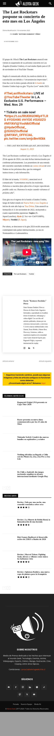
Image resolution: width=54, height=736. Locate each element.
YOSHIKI (24, 179)
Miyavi (6, 220)
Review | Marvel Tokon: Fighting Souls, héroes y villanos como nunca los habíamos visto (32, 556)
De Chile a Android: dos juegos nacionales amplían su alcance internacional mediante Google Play (32, 474)
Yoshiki (31, 274)
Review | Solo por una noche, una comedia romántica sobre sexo (31, 503)
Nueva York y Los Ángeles (34, 203)
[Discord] (8, 687)
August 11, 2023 (27, 149)
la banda (38, 83)
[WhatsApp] (31, 50)
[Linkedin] (39, 50)
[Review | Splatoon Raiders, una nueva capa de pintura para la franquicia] (9, 577)
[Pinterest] (23, 50)
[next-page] (8, 488)
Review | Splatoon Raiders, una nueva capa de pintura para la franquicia (33, 573)
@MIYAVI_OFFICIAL (18, 135)
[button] (4, 3)
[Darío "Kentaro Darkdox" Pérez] (7, 34)
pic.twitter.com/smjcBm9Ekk (24, 138)
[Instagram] (24, 348)
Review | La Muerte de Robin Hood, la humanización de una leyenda (33, 521)
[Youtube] (34, 694)
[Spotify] (37, 687)
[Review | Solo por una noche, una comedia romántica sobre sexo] (9, 507)
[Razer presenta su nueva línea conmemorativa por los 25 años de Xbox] (9, 425)
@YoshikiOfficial (28, 123)
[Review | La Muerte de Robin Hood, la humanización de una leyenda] (9, 525)
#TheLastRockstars (18, 93)
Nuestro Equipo (26, 704)
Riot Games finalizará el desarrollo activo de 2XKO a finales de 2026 (32, 538)
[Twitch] (20, 694)
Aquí (43, 383)
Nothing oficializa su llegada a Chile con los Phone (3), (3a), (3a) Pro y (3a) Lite (33, 457)
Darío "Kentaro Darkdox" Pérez (26, 34)
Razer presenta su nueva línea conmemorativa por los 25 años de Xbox (32, 422)
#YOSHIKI (14, 120)
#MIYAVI (10, 123)
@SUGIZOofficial (16, 131)
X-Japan (22, 220)
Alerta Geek (11, 709)
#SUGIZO (39, 120)
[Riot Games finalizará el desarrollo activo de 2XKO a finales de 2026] (9, 542)
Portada (16, 704)
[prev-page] (4, 488)
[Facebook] (7, 50)
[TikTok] (44, 687)
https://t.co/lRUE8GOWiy (23, 116)
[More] (47, 50)
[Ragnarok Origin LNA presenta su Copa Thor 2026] (9, 407)
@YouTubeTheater (17, 97)
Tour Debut (29, 206)
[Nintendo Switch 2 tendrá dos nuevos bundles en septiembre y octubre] (9, 442)
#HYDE (27, 120)
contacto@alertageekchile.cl (33, 669)
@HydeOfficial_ (15, 127)
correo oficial (38, 166)
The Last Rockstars (20, 274)
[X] (15, 50)
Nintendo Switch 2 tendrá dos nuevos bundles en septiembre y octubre (33, 438)
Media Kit (37, 704)
